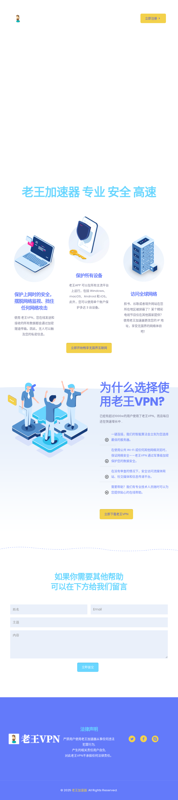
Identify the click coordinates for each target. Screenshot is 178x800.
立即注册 (151, 18)
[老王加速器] (36, 18)
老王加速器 (79, 790)
